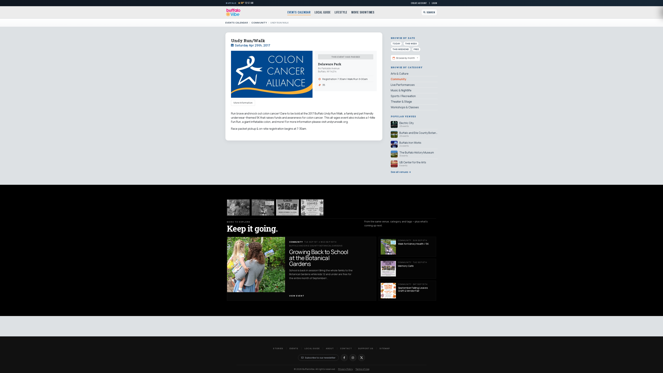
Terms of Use (362, 369)
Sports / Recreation (403, 96)
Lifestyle (341, 12)
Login (434, 3)
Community (259, 22)
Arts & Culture (400, 73)
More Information (243, 102)
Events (294, 348)
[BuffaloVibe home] (233, 12)
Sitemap (384, 348)
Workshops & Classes (405, 107)
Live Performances (403, 85)
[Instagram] (352, 357)
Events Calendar (298, 12)
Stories (278, 348)
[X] (361, 357)
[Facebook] (344, 357)
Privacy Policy (345, 369)
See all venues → (401, 172)
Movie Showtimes (362, 12)
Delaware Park (329, 64)
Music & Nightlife (401, 90)
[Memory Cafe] (287, 207)
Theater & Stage (401, 101)
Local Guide (322, 12)
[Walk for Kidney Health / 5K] (263, 207)
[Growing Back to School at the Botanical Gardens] (238, 207)
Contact (346, 348)
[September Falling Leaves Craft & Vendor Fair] (312, 207)
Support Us (365, 348)
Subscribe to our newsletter (320, 357)
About (330, 348)
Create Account (419, 3)
